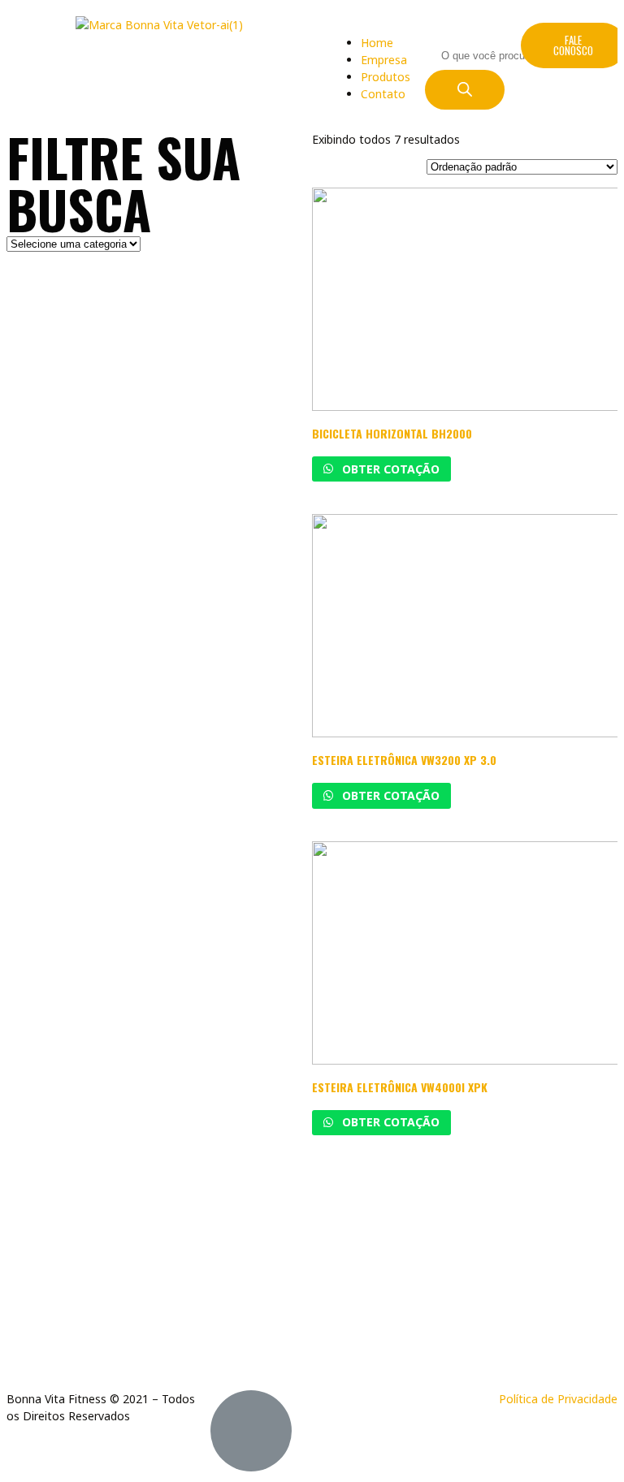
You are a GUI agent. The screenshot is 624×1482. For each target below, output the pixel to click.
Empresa (384, 59)
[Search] (465, 90)
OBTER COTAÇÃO (389, 469)
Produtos (385, 76)
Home (377, 42)
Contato (383, 94)
